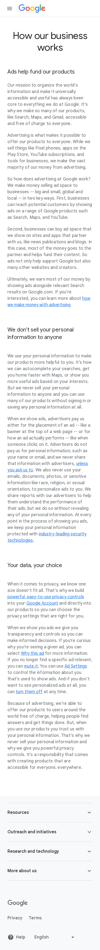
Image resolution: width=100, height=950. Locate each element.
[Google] (32, 8)
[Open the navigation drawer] (9, 8)
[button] (50, 812)
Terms (35, 918)
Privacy (14, 918)
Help (20, 937)
